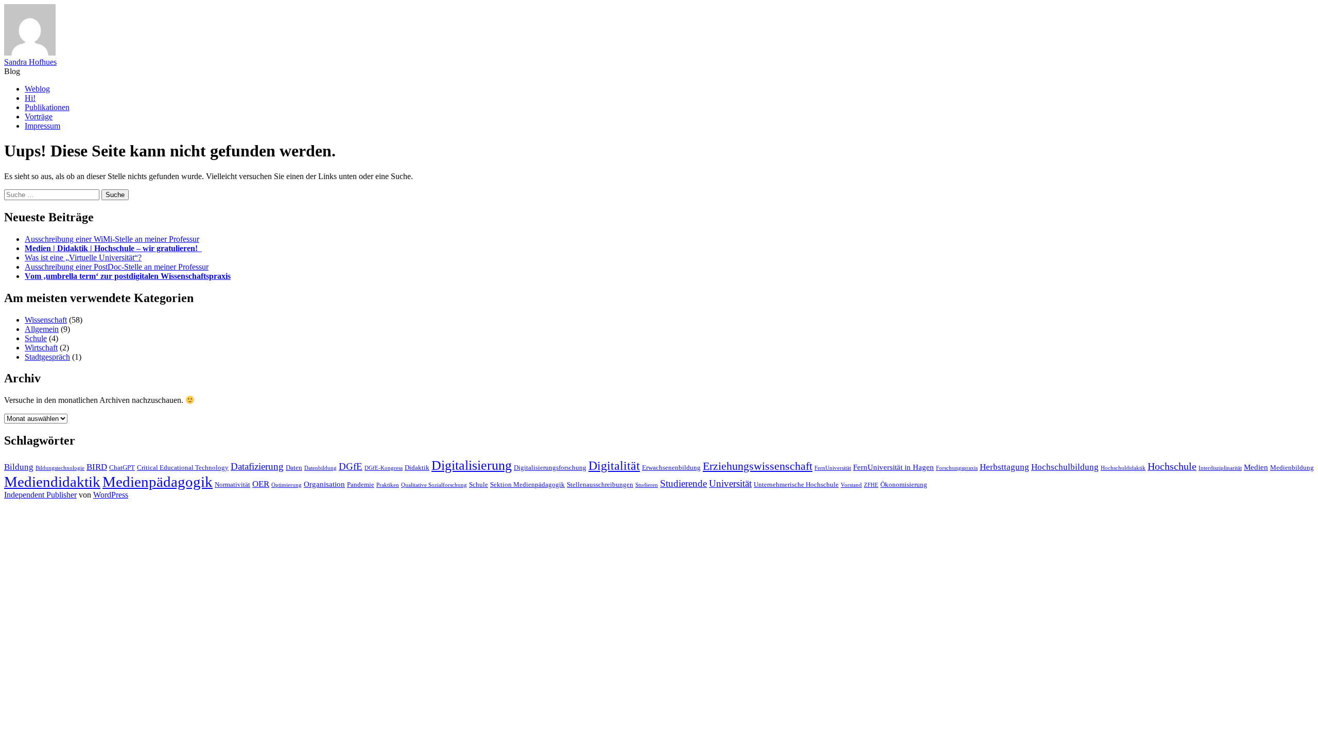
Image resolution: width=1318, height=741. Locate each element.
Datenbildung (320, 468)
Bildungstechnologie (60, 468)
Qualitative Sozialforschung (434, 485)
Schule (36, 338)
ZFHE (871, 485)
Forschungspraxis (957, 468)
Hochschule (1172, 466)
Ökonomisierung (903, 484)
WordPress (110, 494)
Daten (294, 467)
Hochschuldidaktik (1123, 468)
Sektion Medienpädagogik (527, 484)
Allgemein (42, 329)
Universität (730, 483)
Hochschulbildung (1065, 467)
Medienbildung (1292, 467)
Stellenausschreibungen (600, 484)
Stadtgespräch (47, 356)
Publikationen (47, 107)
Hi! (30, 98)
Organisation (324, 484)
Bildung (18, 467)
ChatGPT (122, 467)
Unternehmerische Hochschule (796, 484)
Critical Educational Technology (183, 467)
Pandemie (360, 484)
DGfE (350, 466)
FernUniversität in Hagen (893, 467)
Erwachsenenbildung (671, 467)
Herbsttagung (1004, 467)
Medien (1256, 467)
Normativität (232, 484)
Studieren (646, 485)
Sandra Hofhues (30, 62)
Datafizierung (257, 466)
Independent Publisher (40, 494)
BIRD (96, 467)
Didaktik (417, 467)
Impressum (42, 125)
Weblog (37, 88)
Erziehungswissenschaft (757, 466)
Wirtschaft (41, 347)
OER (260, 484)
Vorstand (851, 485)
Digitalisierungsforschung (550, 467)
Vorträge (39, 116)
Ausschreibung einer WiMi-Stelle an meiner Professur (112, 239)
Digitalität (614, 465)
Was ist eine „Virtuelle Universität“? (83, 257)
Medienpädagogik (157, 481)
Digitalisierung (471, 465)
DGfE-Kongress (384, 468)
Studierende (683, 483)
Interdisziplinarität (1220, 468)
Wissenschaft (46, 319)
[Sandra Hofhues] (30, 52)
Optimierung (286, 485)
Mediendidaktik (52, 481)
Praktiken (387, 485)
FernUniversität (832, 468)
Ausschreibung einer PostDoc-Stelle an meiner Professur (117, 266)
